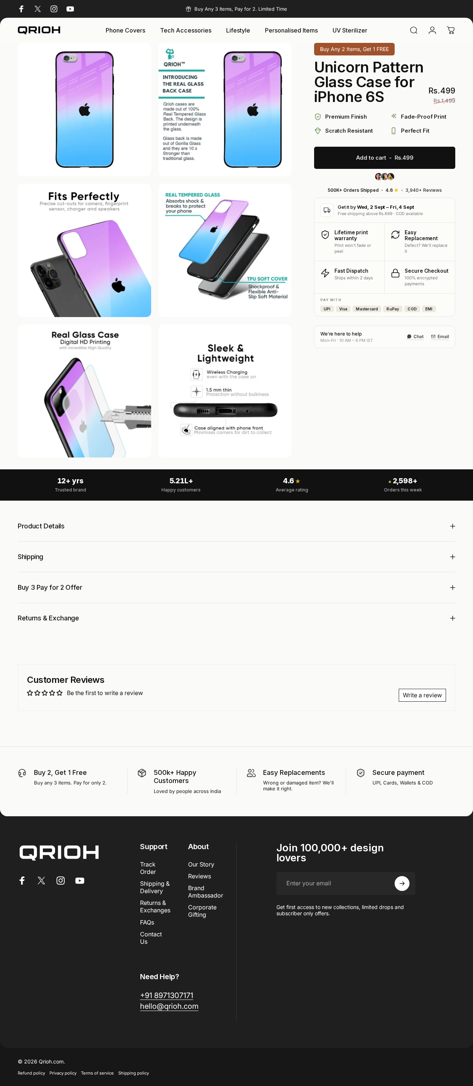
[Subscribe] (402, 883)
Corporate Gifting (202, 910)
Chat (419, 336)
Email (443, 336)
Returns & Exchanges (155, 906)
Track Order (148, 868)
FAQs (147, 922)
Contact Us (151, 937)
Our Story (201, 864)
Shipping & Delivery (155, 887)
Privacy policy (63, 1073)
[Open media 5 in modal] (84, 391)
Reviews (199, 876)
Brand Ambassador (205, 891)
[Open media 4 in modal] (225, 250)
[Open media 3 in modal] (84, 250)
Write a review (422, 695)
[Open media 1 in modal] (84, 109)
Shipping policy (133, 1073)
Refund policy (31, 1073)
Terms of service (97, 1073)
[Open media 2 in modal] (225, 109)
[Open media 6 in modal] (225, 391)
